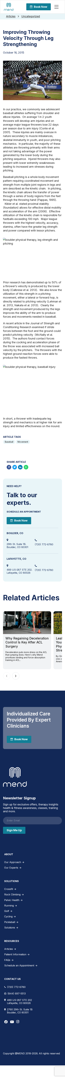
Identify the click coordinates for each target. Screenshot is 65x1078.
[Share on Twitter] (14, 467)
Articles (10, 16)
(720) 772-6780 (44, 544)
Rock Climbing (12, 894)
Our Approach (12, 862)
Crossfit (8, 889)
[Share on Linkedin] (20, 467)
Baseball (9, 441)
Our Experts (11, 867)
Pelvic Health (11, 900)
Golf (6, 911)
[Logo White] (15, 777)
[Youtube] (12, 1022)
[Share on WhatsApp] (26, 467)
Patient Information (15, 954)
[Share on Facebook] (9, 467)
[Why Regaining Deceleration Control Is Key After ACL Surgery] (27, 622)
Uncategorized (30, 16)
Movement (23, 441)
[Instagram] (17, 1021)
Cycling (8, 916)
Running (9, 905)
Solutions (9, 927)
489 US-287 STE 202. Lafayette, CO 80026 (19, 571)
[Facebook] (6, 1022)
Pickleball (9, 922)
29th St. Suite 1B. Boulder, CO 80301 (17, 546)
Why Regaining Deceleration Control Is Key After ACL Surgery (27, 642)
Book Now (40, 6)
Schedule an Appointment (19, 965)
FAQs (7, 960)
